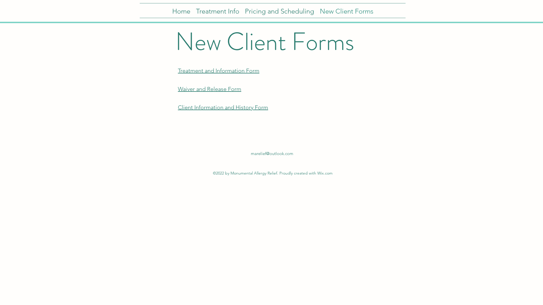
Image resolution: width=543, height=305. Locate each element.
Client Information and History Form (223, 107)
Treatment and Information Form (218, 70)
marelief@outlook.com (272, 153)
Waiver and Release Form (209, 89)
